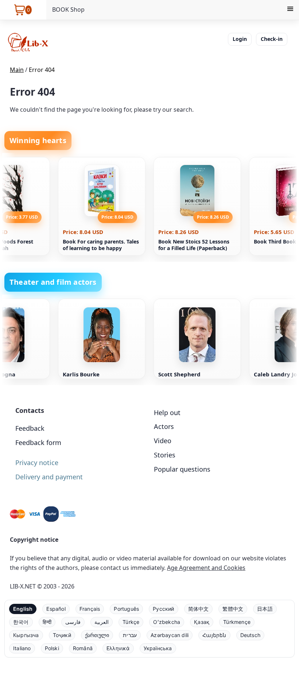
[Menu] (290, 10)
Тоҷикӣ (62, 635)
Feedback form (38, 442)
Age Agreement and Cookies (206, 568)
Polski (52, 648)
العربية (101, 622)
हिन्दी (47, 622)
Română (83, 648)
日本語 (265, 609)
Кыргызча (26, 635)
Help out (167, 412)
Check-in (272, 38)
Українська (158, 648)
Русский (163, 609)
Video (162, 440)
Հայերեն (214, 635)
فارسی (73, 622)
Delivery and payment (49, 476)
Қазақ (201, 622)
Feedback (29, 428)
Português (126, 609)
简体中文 (198, 609)
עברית (130, 635)
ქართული (97, 635)
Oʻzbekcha (166, 622)
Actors (164, 426)
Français (89, 609)
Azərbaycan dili (170, 635)
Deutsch (250, 635)
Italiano (22, 648)
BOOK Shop (68, 9)
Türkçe (131, 622)
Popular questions (182, 469)
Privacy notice (36, 462)
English (22, 609)
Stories (164, 454)
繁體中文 (232, 609)
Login (240, 38)
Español (55, 609)
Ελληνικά (118, 648)
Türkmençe (237, 622)
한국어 (21, 622)
